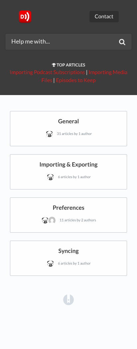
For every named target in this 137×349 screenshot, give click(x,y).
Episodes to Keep (76, 80)
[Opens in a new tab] (68, 299)
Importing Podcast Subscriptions (47, 72)
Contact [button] (104, 16)
